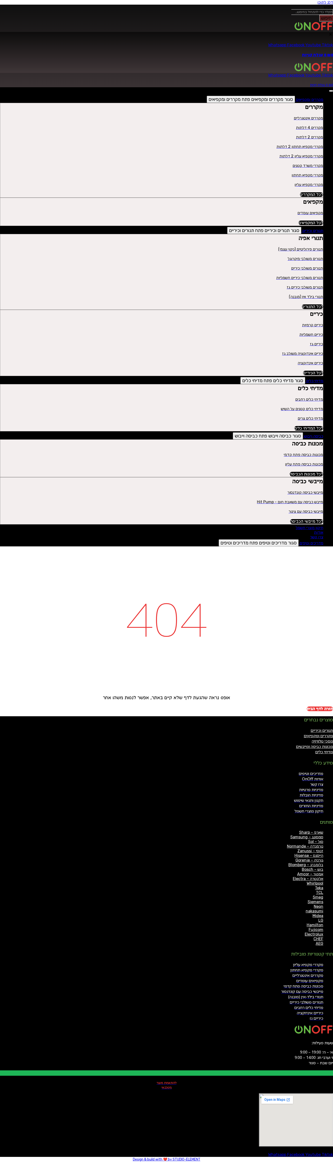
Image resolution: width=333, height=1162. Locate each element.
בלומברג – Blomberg (305, 864)
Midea (318, 915)
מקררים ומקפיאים (318, 735)
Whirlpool (315, 883)
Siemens (315, 902)
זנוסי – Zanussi (310, 851)
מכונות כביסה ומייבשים (314, 746)
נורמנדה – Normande (305, 846)
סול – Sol (315, 841)
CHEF (318, 939)
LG (320, 920)
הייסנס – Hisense (308, 855)
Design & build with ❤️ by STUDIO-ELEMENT (166, 1159)
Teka (319, 888)
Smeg (318, 897)
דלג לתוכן (325, 2)
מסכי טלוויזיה (322, 741)
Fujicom (316, 929)
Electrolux (314, 934)
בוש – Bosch (312, 869)
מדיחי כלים (324, 752)
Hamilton (315, 925)
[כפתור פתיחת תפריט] (331, 91)
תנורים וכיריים (322, 730)
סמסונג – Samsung (306, 837)
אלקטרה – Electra (308, 878)
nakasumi (314, 911)
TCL (319, 892)
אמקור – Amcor (310, 874)
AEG (319, 943)
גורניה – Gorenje (309, 860)
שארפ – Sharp (311, 832)
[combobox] (312, 12)
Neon (318, 906)
